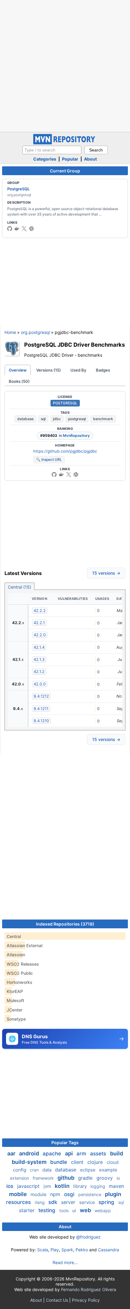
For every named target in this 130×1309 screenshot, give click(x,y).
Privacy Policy (86, 1300)
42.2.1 (39, 622)
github (66, 1178)
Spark (67, 1249)
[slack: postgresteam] (31, 228)
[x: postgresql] (24, 228)
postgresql (77, 418)
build (116, 1153)
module (39, 1194)
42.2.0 (40, 634)
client (78, 1162)
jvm (48, 1186)
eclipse (88, 1170)
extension (20, 1178)
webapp (103, 1210)
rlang (40, 1202)
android (29, 1153)
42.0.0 (40, 684)
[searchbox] (51, 150)
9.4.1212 (41, 696)
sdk (53, 1202)
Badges (103, 370)
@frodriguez (88, 1236)
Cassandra (108, 1249)
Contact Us (57, 1300)
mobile (18, 1194)
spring (107, 1202)
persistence (90, 1194)
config (20, 1170)
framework (44, 1178)
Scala (42, 1249)
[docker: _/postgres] (17, 228)
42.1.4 (39, 647)
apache (53, 1154)
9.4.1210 (41, 720)
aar (12, 1153)
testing (47, 1210)
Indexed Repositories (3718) (65, 923)
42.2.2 (40, 610)
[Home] (65, 142)
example (108, 1170)
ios (10, 1186)
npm (56, 1194)
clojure (95, 1162)
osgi (70, 1194)
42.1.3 (39, 659)
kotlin (63, 1186)
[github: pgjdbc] (9, 228)
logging (98, 1186)
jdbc (57, 418)
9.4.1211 (41, 708)
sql (43, 418)
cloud (113, 1162)
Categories (44, 159)
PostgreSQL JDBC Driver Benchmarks (74, 344)
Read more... (65, 1262)
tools (64, 1210)
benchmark (103, 418)
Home (10, 332)
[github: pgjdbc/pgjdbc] (54, 474)
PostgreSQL (18, 188)
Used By (78, 370)
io (118, 1178)
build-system (30, 1162)
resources (19, 1202)
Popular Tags (65, 1142)
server (69, 1202)
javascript (29, 1186)
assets (99, 1154)
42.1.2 (39, 671)
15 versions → (106, 573)
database (25, 418)
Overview (18, 370)
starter (27, 1210)
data (47, 1170)
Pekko (82, 1249)
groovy (105, 1178)
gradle (86, 1178)
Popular (70, 159)
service (87, 1202)
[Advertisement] (65, 65)
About (90, 159)
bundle (59, 1162)
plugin (113, 1194)
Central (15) (19, 587)
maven (116, 1186)
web (86, 1210)
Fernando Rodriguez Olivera (88, 1289)
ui (74, 1210)
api (69, 1153)
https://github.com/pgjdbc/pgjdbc (65, 451)
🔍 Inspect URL (49, 459)
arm (82, 1154)
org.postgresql (35, 332)
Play (54, 1249)
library (80, 1186)
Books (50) (19, 381)
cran (35, 1169)
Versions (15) (48, 370)
